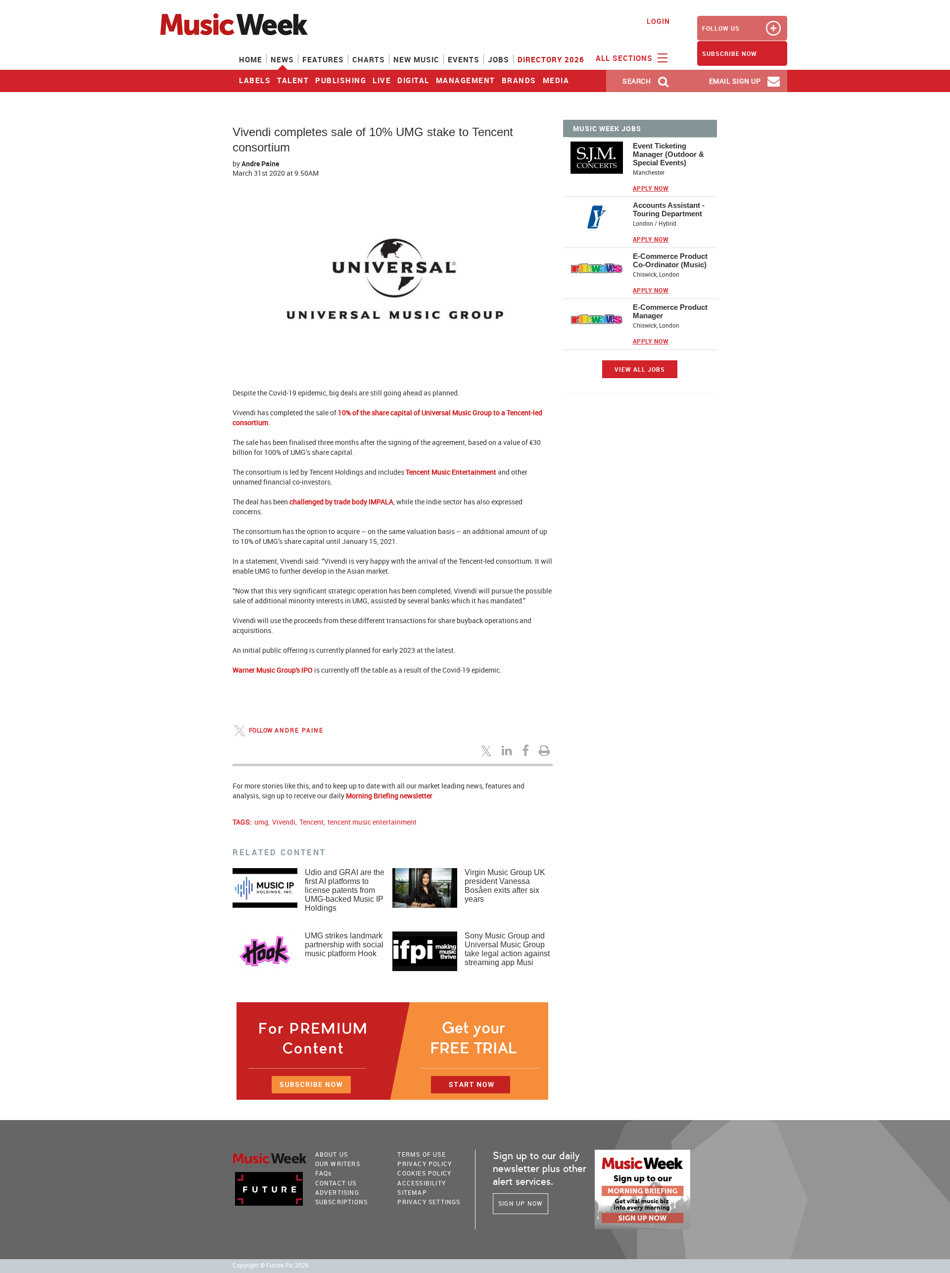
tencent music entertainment (372, 822)
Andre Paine (260, 163)
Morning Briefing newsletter (389, 795)
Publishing (340, 80)
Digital (413, 80)
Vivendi (283, 822)
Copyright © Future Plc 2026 (271, 1265)
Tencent (311, 822)
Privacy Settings (428, 1202)
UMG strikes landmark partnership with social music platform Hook (344, 944)
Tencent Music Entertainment (451, 472)
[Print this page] (546, 750)
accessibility (421, 1183)
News (282, 59)
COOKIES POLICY (424, 1173)
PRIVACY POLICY (424, 1164)
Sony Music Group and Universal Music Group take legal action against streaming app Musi (507, 949)
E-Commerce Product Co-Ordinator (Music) (670, 260)
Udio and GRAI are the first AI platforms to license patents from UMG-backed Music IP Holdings (344, 890)
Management (465, 80)
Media (556, 80)
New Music (416, 59)
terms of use (421, 1154)
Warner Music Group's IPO (273, 670)
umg (261, 822)
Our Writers (337, 1164)
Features (323, 59)
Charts (368, 59)
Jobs (498, 59)
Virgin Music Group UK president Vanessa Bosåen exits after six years (505, 885)
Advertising (337, 1192)
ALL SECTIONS (625, 58)
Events (463, 59)
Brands (519, 80)
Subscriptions (341, 1202)
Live (382, 80)
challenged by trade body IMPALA (341, 501)
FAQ (323, 1173)
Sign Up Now (520, 1203)
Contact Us (336, 1183)
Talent (293, 80)
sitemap (412, 1192)
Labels (255, 80)
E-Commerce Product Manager (670, 311)
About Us (331, 1154)
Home (250, 59)
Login (658, 21)
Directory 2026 (551, 59)
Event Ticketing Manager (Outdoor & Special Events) (668, 154)
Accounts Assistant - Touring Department (669, 209)
